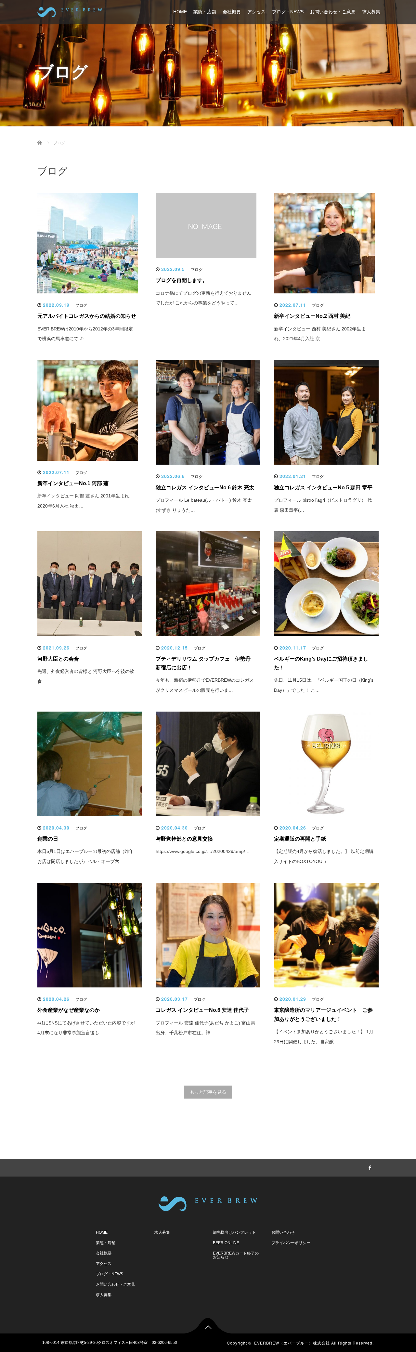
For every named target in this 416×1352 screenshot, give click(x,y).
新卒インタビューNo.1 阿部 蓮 (73, 483)
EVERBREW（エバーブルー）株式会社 (292, 1343)
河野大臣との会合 (58, 659)
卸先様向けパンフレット (234, 1232)
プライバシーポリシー (290, 1243)
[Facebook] (369, 1167)
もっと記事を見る (208, 1092)
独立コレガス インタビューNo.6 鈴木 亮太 (205, 487)
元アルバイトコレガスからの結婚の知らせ (86, 316)
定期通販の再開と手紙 (300, 839)
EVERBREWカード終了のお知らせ (236, 1255)
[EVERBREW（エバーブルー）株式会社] (69, 11)
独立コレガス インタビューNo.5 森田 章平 (323, 487)
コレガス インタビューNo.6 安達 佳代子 (202, 1010)
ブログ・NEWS (288, 11)
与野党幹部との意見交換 (184, 839)
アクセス (256, 11)
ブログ (81, 305)
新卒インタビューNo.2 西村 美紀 (312, 316)
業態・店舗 (204, 11)
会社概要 (232, 11)
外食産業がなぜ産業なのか (68, 1010)
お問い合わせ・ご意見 (333, 11)
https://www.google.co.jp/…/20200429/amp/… (203, 851)
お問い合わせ (283, 1232)
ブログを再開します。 (182, 280)
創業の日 (47, 839)
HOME (180, 11)
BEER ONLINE (226, 1243)
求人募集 (371, 11)
